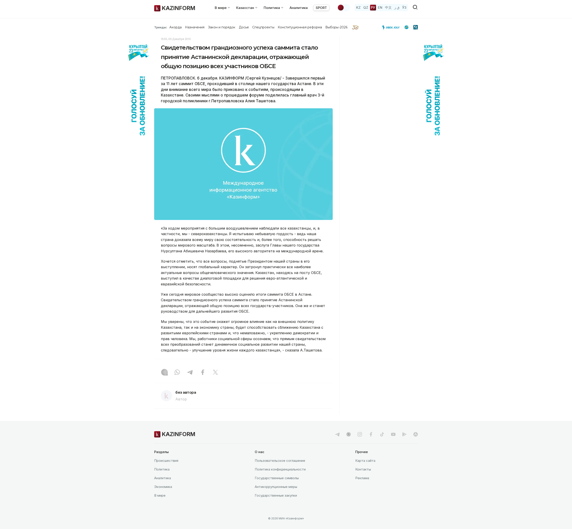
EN (380, 7)
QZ (365, 7)
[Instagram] (164, 372)
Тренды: (160, 27)
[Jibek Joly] (392, 27)
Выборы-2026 (336, 27)
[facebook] (371, 434)
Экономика (163, 487)
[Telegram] (189, 372)
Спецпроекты (263, 27)
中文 (388, 7)
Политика (162, 469)
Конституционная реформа (300, 27)
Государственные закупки (276, 495)
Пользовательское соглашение (280, 460)
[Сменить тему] (343, 7)
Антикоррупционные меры (276, 487)
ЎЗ (404, 7)
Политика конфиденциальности (280, 469)
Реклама (362, 478)
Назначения (195, 27)
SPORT (321, 8)
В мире (160, 495)
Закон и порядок (222, 27)
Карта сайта (365, 460)
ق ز (397, 7)
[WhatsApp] (177, 372)
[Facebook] (202, 372)
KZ (358, 7)
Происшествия (166, 460)
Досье (244, 27)
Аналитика (299, 7)
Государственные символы (277, 478)
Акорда (175, 27)
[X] (215, 372)
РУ (373, 7)
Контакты (363, 469)
